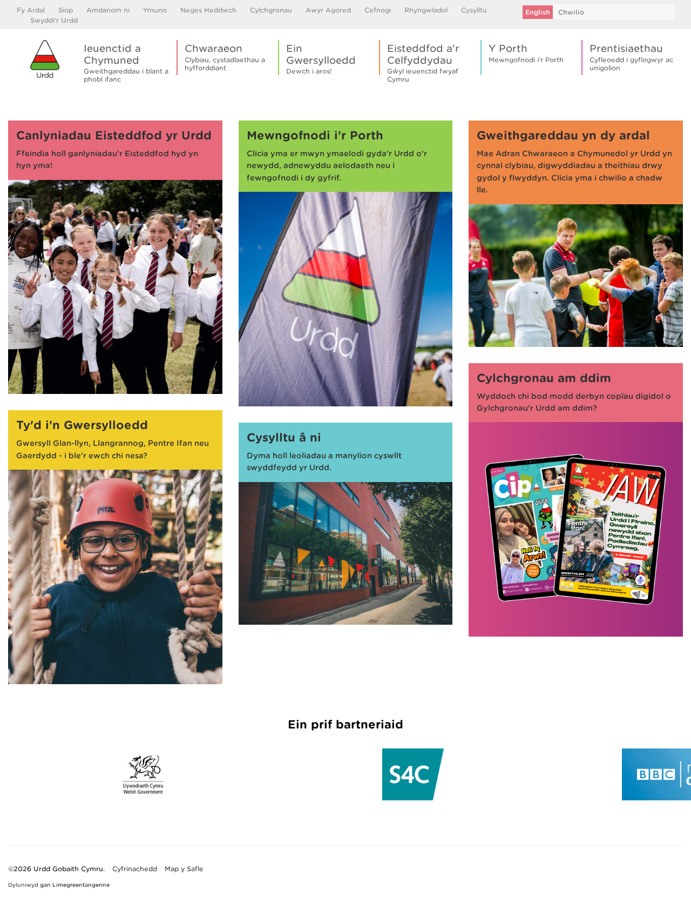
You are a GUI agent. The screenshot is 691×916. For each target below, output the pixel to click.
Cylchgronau (271, 10)
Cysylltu (474, 10)
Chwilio (571, 12)
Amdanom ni (108, 10)
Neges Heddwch (208, 10)
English (537, 12)
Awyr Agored (328, 10)
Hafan (18, 100)
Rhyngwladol (426, 10)
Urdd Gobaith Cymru (44, 59)
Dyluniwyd (23, 884)
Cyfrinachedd (134, 869)
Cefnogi (377, 10)
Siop (65, 10)
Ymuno (155, 10)
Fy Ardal (31, 10)
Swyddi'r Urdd (54, 20)
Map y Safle (184, 869)
